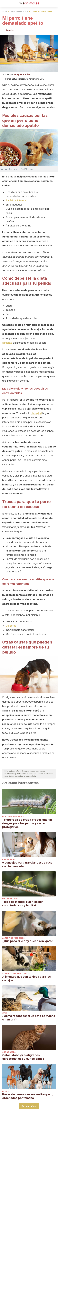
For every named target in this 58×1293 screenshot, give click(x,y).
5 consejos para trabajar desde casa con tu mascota (27, 864)
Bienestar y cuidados (13, 817)
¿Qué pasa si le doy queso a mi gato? (27, 941)
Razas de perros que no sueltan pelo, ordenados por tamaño (27, 1096)
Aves (4, 1013)
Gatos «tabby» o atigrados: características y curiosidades (23, 1056)
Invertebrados (9, 899)
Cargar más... (29, 1106)
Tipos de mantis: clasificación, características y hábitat (23, 903)
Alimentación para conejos (16, 974)
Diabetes (11, 625)
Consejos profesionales (41, 11)
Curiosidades (8, 860)
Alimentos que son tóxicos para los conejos (26, 978)
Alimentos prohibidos (13, 938)
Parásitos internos (16, 200)
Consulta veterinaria (19, 11)
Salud (4, 11)
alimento (7, 342)
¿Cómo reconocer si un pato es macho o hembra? (28, 1017)
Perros (5, 1091)
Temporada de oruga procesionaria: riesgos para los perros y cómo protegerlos (27, 823)
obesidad (36, 413)
